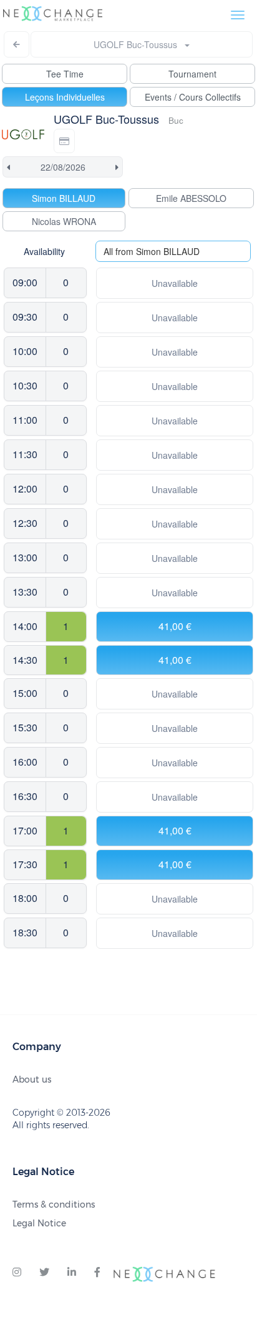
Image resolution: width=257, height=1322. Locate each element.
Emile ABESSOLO (191, 198)
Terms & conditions (53, 1204)
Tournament (192, 74)
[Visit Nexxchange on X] (44, 1272)
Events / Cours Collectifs (193, 97)
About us (31, 1079)
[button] (64, 141)
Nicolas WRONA (64, 221)
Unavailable (175, 283)
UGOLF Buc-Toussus (139, 44)
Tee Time (65, 74)
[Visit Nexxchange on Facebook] (97, 1272)
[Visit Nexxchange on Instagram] (16, 1272)
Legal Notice (39, 1223)
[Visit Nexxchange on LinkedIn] (71, 1272)
